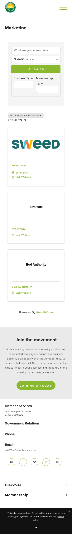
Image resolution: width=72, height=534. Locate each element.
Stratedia (19, 229)
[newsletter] (11, 462)
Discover (13, 485)
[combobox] (36, 59)
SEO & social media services (24, 116)
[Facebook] (23, 462)
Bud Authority (22, 287)
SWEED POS (19, 165)
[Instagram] (57, 462)
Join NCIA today (36, 386)
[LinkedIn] (46, 462)
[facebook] (23, 462)
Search (38, 69)
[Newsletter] (11, 462)
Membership (17, 495)
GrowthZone (44, 312)
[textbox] (15, 83)
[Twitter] (34, 462)
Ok (36, 528)
